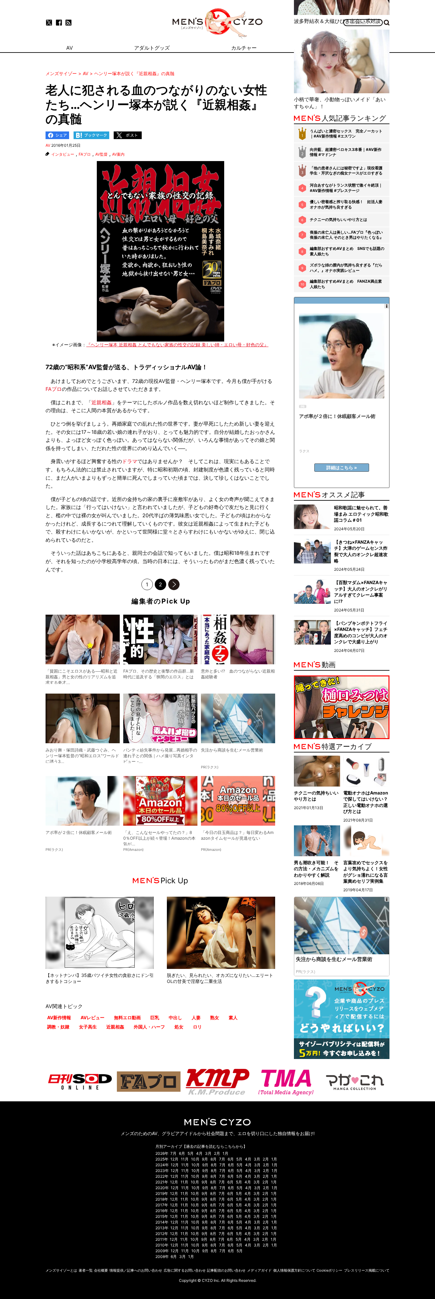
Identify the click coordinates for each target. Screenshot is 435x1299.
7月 (173, 1153)
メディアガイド (259, 1270)
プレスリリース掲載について (366, 1270)
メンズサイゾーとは (61, 1270)
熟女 (214, 1017)
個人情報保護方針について (294, 1270)
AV (48, 145)
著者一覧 (86, 1270)
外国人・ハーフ (149, 1026)
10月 (195, 1159)
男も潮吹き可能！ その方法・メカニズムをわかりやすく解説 (316, 869)
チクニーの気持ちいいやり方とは (338, 219)
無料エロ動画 (127, 1017)
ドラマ (129, 461)
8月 (213, 1159)
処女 (179, 1026)
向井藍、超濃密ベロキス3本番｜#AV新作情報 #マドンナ (346, 152)
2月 (217, 1153)
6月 (182, 1153)
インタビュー (62, 154)
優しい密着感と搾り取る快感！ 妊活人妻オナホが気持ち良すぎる (346, 204)
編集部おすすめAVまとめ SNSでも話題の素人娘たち (347, 251)
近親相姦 (101, 402)
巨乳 (154, 1017)
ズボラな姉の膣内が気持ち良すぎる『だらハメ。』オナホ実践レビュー (346, 268)
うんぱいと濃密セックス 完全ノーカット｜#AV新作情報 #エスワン (346, 134)
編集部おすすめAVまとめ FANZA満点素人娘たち (346, 284)
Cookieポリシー (329, 1270)
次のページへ (174, 584)
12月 (174, 1159)
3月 (208, 1153)
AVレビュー (92, 1017)
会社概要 (101, 1270)
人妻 (196, 1017)
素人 (233, 1017)
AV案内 (118, 154)
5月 (191, 1153)
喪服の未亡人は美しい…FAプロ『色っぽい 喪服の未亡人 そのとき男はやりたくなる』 (346, 235)
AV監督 (101, 154)
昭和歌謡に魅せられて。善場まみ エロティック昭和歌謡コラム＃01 (361, 514)
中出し (175, 1017)
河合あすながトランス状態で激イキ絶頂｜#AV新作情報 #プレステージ (346, 188)
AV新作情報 (59, 1017)
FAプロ (85, 154)
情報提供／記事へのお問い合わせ (136, 1270)
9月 (205, 1159)
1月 (225, 1153)
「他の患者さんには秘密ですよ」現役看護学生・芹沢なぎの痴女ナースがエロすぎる (346, 171)
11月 (185, 1159)
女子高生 (88, 1026)
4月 (199, 1153)
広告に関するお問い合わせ (185, 1270)
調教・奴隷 (58, 1026)
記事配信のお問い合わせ (226, 1270)
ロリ (197, 1026)
